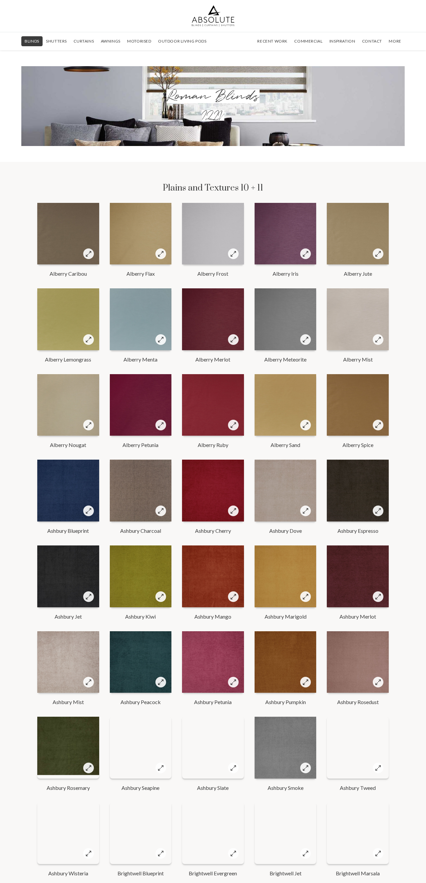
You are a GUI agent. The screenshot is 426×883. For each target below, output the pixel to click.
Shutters (56, 41)
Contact (372, 41)
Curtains (84, 41)
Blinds (32, 41)
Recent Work (272, 41)
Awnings (110, 41)
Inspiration (342, 41)
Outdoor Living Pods (182, 41)
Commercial (308, 41)
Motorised (139, 41)
